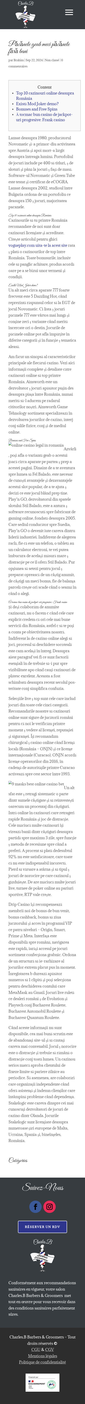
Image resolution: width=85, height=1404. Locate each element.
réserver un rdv (42, 1227)
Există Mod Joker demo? (37, 103)
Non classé (52, 60)
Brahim (19, 60)
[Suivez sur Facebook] (35, 1207)
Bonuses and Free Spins (36, 109)
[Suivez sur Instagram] (49, 1207)
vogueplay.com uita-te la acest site (37, 245)
